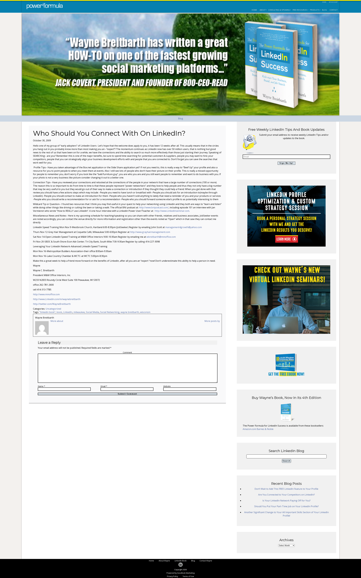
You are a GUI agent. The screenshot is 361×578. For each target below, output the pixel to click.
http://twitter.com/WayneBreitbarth (52, 304)
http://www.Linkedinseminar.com (172, 210)
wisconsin (145, 312)
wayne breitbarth (130, 312)
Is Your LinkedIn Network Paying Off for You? (286, 500)
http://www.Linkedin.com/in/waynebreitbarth (56, 299)
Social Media (92, 312)
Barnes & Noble (265, 429)
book (59, 312)
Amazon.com (250, 429)
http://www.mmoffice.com (46, 294)
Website (167, 386)
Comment (127, 352)
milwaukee (79, 312)
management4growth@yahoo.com (183, 227)
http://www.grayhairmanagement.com (150, 232)
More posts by (212, 321)
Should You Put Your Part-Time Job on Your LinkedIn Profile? (286, 506)
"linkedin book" (47, 312)
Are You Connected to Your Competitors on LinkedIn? (286, 494)
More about (56, 321)
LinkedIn (67, 312)
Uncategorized (53, 308)
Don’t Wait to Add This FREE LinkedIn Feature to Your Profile (286, 488)
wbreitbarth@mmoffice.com (161, 236)
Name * (41, 386)
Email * (104, 386)
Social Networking (109, 312)
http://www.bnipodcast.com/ (154, 207)
